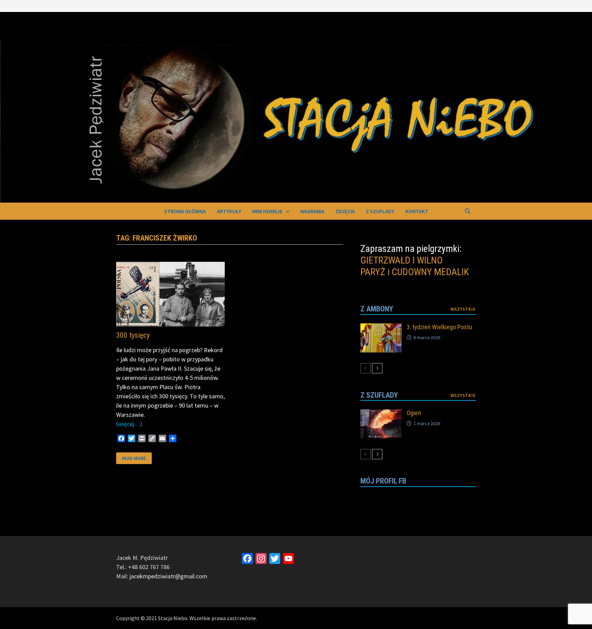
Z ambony (376, 309)
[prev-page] (365, 368)
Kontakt (416, 211)
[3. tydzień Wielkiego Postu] (381, 328)
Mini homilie (267, 211)
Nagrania (312, 211)
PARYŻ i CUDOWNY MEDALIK (414, 272)
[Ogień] (381, 414)
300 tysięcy (133, 335)
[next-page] (377, 368)
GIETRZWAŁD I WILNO (401, 260)
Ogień (414, 412)
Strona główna (185, 211)
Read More (134, 457)
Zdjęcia (345, 211)
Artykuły (229, 211)
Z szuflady (380, 211)
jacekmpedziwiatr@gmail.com (168, 576)
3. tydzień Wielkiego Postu (439, 327)
